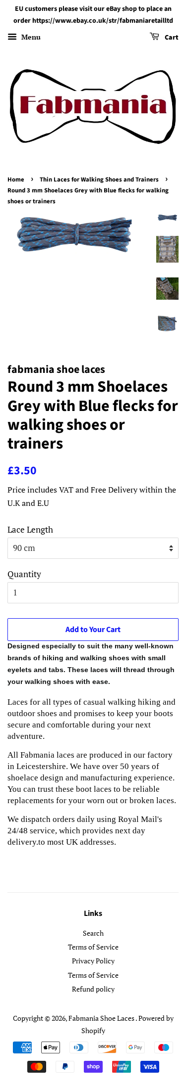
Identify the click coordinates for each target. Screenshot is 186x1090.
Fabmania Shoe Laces (101, 1018)
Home (15, 179)
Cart (171, 38)
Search (93, 933)
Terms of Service (93, 947)
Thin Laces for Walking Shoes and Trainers (99, 179)
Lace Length (30, 529)
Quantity (24, 574)
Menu (30, 37)
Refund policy (93, 989)
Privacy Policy (93, 960)
